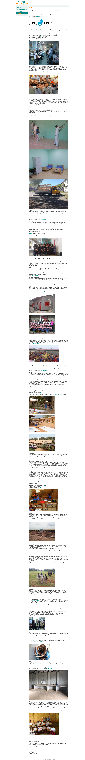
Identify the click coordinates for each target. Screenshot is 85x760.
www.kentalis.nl (35, 565)
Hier (29, 235)
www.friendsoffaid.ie (41, 72)
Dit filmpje (30, 233)
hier (31, 37)
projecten (40, 5)
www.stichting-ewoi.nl (45, 291)
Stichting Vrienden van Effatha (50, 759)
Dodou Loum (56, 394)
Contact (18, 15)
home (37, 5)
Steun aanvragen (20, 11)
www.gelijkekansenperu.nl (39, 641)
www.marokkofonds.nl (33, 597)
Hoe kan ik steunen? (21, 9)
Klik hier (30, 638)
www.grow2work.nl (38, 16)
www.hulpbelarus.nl (42, 219)
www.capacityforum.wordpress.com (35, 600)
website (41, 36)
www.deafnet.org (35, 275)
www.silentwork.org (35, 343)
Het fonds (18, 7)
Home (17, 5)
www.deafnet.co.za (59, 284)
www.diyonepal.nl (49, 668)
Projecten (18, 13)
